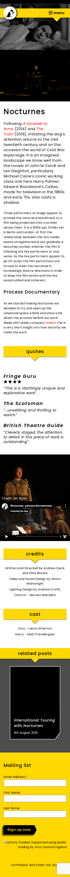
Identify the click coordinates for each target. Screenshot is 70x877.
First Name (12, 792)
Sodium (50, 323)
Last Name (12, 808)
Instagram (38, 12)
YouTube (43, 12)
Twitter (26, 12)
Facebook (32, 12)
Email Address (15, 777)
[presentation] (5, 478)
